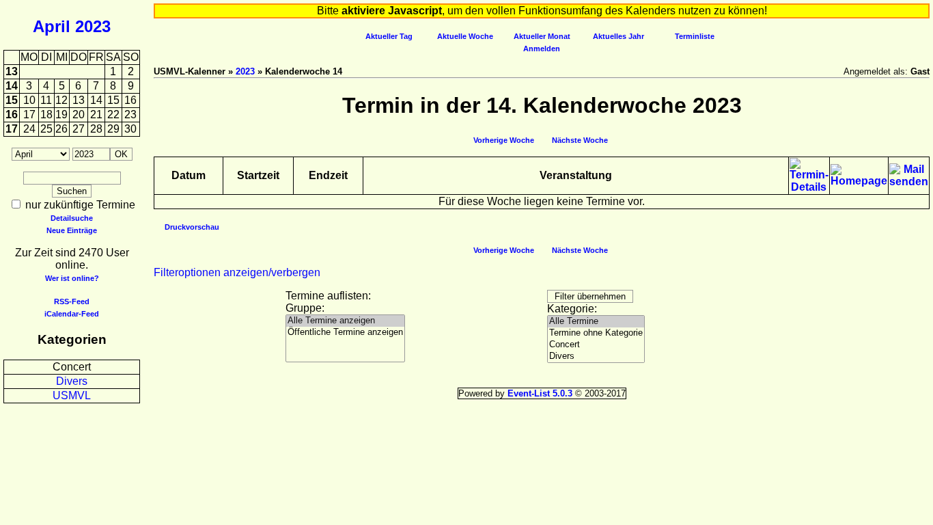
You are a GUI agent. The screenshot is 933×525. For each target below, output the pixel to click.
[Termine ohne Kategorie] (596, 333)
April (51, 26)
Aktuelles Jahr (618, 36)
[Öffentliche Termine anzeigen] (345, 332)
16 (11, 114)
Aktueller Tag (389, 36)
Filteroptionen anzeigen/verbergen (237, 272)
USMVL (72, 395)
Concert (72, 367)
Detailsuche (72, 218)
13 (11, 71)
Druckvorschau (192, 227)
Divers (71, 381)
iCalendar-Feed (71, 314)
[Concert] (596, 345)
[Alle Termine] (596, 321)
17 (11, 129)
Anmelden (541, 48)
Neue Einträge (71, 230)
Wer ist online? (72, 278)
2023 (93, 26)
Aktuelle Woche (465, 36)
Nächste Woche (580, 140)
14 (11, 86)
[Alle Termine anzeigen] (345, 321)
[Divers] (596, 356)
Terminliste (694, 36)
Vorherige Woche (503, 140)
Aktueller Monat (542, 36)
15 (11, 100)
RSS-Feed (71, 301)
